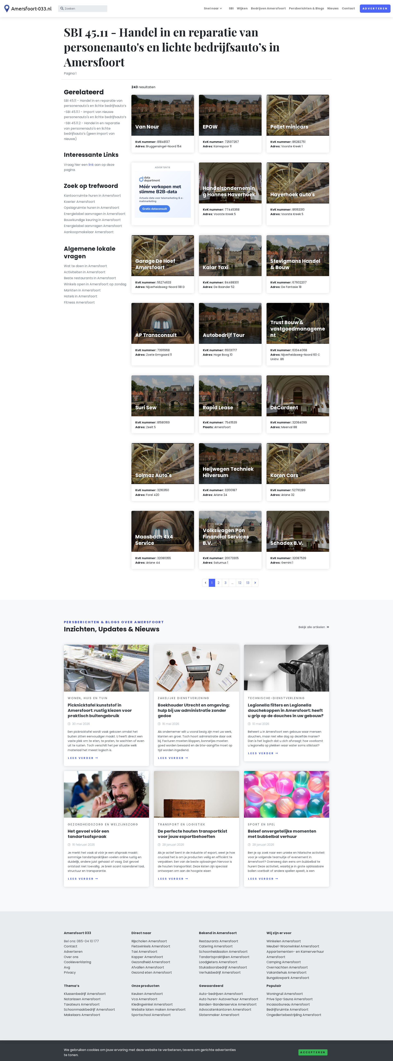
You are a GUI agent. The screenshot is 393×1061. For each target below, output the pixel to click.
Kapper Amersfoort (147, 957)
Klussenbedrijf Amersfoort (85, 993)
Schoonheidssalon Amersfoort (223, 951)
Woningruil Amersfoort (285, 993)
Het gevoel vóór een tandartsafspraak (88, 833)
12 (239, 582)
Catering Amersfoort (216, 946)
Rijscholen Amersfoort (149, 941)
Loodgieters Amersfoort (218, 962)
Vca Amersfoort (144, 999)
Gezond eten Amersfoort (151, 972)
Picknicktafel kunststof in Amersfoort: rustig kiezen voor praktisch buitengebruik (100, 710)
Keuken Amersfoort (147, 993)
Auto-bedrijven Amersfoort (221, 993)
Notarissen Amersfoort (82, 999)
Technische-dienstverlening (276, 698)
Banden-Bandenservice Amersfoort (228, 1004)
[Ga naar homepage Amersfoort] (27, 8)
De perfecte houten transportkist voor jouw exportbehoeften (192, 833)
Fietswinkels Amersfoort (150, 946)
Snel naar (211, 8)
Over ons (71, 957)
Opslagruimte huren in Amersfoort (91, 207)
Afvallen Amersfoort (147, 967)
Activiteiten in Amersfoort (84, 272)
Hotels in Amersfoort (80, 296)
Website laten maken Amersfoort (158, 1009)
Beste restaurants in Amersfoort (90, 278)
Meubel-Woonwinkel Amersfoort (293, 946)
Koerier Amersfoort (79, 201)
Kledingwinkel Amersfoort (152, 1004)
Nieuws (333, 8)
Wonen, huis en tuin (87, 698)
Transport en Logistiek (182, 824)
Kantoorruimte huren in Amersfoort (92, 195)
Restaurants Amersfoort (218, 941)
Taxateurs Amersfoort (82, 1004)
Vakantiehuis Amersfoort (287, 972)
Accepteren (313, 1052)
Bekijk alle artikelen (312, 627)
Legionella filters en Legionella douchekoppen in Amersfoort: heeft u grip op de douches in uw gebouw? (285, 710)
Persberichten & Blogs (306, 8)
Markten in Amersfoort (82, 290)
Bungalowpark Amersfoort (288, 977)
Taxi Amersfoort (144, 951)
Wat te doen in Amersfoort (85, 266)
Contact (348, 8)
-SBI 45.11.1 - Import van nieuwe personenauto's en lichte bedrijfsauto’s (95, 114)
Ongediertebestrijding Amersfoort (294, 1014)
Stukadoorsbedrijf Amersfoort (223, 967)
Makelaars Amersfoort (82, 1014)
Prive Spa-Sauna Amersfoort (290, 999)
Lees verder (81, 758)
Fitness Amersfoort (79, 302)
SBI (231, 8)
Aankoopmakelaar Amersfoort (89, 232)
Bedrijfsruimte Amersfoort (287, 1009)
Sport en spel (261, 824)
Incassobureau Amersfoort (288, 1004)
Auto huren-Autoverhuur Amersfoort (228, 999)
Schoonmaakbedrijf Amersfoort (89, 1009)
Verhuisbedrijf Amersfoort (220, 972)
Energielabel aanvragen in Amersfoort (94, 213)
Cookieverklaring (77, 962)
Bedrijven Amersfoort (268, 8)
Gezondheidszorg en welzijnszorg (103, 824)
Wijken (242, 8)
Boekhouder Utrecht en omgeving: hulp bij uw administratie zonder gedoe (194, 710)
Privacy (70, 972)
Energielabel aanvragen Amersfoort (93, 225)
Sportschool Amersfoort (151, 1014)
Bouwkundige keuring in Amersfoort (92, 220)
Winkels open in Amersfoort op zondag (95, 284)
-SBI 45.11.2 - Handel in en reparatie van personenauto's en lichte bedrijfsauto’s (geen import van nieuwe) (92, 131)
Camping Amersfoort (284, 962)
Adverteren (375, 8)
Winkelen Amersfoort (284, 941)
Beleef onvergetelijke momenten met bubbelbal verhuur (282, 833)
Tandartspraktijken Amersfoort (224, 957)
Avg (67, 967)
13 (247, 582)
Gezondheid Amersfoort (150, 962)
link (91, 164)
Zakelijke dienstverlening (183, 698)
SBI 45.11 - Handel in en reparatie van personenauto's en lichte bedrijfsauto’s (95, 103)
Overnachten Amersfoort (287, 967)
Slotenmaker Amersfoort (219, 1014)
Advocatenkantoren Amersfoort (225, 1009)
